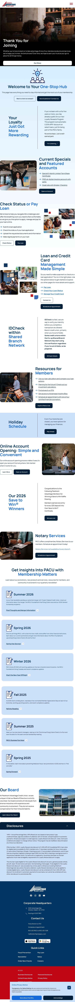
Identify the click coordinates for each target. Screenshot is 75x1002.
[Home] (9, 3)
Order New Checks (25, 961)
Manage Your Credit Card (54, 294)
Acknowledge (58, 998)
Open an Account (47, 191)
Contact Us (47, 300)
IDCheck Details (52, 356)
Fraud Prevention (24, 953)
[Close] (69, 987)
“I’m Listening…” (52, 143)
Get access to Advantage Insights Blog (52, 394)
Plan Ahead (50, 432)
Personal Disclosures (45, 975)
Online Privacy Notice (25, 978)
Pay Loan (21, 243)
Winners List (51, 518)
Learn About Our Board (10, 815)
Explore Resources (44, 406)
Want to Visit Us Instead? (25, 99)
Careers (41, 961)
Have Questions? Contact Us (49, 99)
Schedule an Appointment (51, 306)
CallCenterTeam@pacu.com (37, 934)
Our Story (37, 63)
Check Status (6, 243)
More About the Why (27, 998)
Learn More (6, 472)
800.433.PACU (32, 930)
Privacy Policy (42, 978)
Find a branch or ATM (46, 390)
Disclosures (15, 826)
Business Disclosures (25, 975)
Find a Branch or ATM (34, 924)
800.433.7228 (43, 930)
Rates (40, 957)
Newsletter (22, 957)
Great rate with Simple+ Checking (54, 185)
